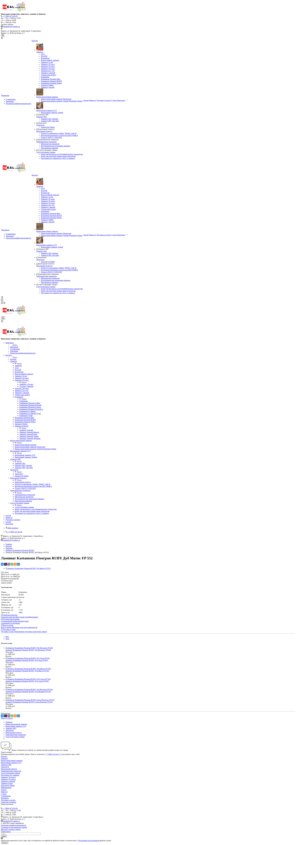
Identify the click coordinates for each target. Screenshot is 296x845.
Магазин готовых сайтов (11, 829)
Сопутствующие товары (45, 152)
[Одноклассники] (15, 564)
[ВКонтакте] (2, 564)
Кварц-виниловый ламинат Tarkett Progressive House (61, 101)
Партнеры (10, 101)
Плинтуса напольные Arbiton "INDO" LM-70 (58, 133)
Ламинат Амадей (47, 87)
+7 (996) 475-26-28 (10, 16)
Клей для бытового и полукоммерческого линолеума (62, 154)
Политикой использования (88, 841)
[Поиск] (3, 35)
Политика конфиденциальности (18, 104)
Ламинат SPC (41, 117)
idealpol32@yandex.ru (11, 27)
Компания (5, 95)
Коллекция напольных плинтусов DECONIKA (59, 135)
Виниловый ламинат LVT (46, 110)
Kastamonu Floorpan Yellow (51, 83)
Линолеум (40, 125)
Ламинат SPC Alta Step (50, 121)
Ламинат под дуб (47, 71)
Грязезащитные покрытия (46, 142)
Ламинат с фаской (48, 73)
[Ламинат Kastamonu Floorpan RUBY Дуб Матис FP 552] (28, 568)
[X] (5, 564)
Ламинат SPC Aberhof (49, 119)
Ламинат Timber (47, 85)
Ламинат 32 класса (8, 777)
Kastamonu (45, 77)
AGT (43, 54)
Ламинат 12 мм (47, 62)
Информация (6, 788)
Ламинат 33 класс (48, 67)
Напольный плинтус (44, 131)
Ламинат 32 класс (48, 64)
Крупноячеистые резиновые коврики (55, 146)
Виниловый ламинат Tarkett (52, 113)
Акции (86, 100)
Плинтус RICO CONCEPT (51, 138)
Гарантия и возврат (8, 802)
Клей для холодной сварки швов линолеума (58, 156)
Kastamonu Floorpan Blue (50, 79)
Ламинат (39, 52)
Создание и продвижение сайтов (14, 827)
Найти (4, 836)
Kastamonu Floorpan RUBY (51, 81)
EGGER (44, 56)
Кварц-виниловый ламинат (47, 97)
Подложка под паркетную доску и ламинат (58, 158)
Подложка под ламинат (10, 775)
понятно (4, 843)
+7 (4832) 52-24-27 (52, 754)
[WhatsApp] (12, 564)
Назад (15, 345)
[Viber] (8, 564)
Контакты (121, 100)
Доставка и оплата (103, 100)
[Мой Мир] (18, 564)
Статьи (114, 100)
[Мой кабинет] (2, 38)
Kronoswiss (45, 58)
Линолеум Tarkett (48, 127)
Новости (92, 100)
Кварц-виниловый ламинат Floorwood (56, 99)
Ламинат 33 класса (8, 779)
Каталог (35, 41)
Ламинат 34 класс (48, 69)
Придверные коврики (49, 148)
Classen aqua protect (48, 75)
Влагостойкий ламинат (50, 60)
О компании (11, 99)
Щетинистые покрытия (50, 144)
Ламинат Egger (7, 783)
